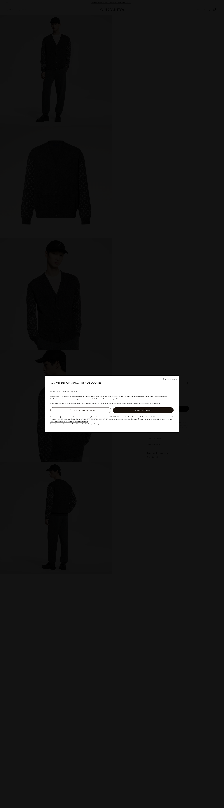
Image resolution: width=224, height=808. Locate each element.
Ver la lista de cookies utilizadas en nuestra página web (69, 421)
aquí (98, 424)
